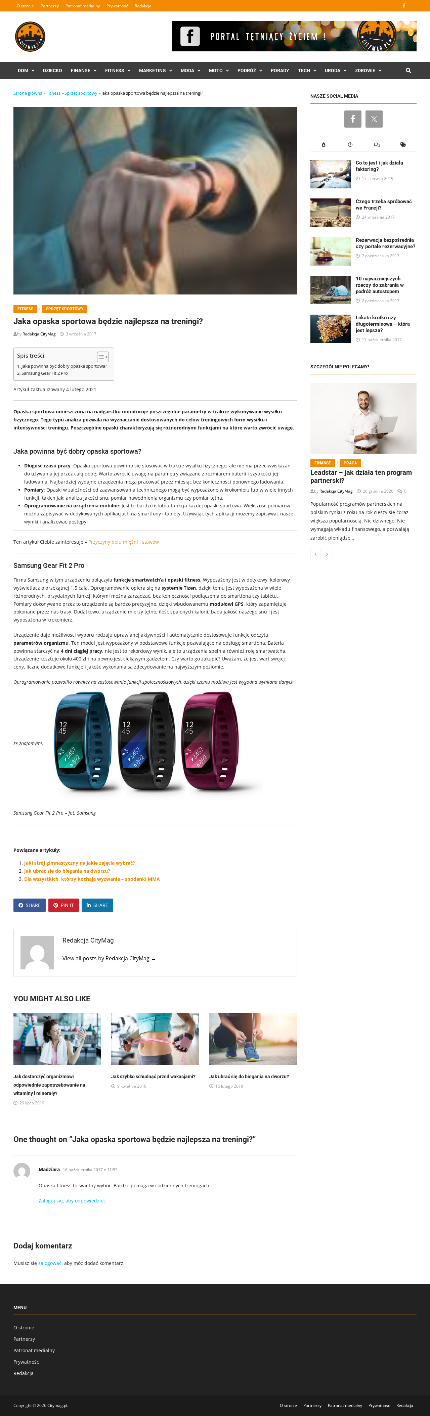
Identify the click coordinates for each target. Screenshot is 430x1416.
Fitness (114, 70)
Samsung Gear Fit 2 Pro (45, 373)
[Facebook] (404, 5)
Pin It (67, 905)
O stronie (25, 6)
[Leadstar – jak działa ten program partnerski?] (363, 418)
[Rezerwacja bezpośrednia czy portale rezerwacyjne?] (330, 241)
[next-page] (327, 554)
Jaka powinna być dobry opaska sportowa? (64, 366)
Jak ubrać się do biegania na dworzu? (67, 871)
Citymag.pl (57, 1405)
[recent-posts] (350, 144)
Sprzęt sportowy (80, 93)
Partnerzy (50, 6)
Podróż (247, 70)
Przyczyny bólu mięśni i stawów (123, 542)
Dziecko (52, 70)
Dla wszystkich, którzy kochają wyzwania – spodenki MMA (92, 879)
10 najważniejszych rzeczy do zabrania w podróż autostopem (380, 285)
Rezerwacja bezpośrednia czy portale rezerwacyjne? (385, 243)
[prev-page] (315, 554)
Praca (350, 463)
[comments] (376, 144)
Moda (187, 70)
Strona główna (27, 93)
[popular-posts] (323, 144)
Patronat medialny (83, 6)
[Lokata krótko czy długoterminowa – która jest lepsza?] (330, 318)
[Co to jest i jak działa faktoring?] (330, 164)
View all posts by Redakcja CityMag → (109, 958)
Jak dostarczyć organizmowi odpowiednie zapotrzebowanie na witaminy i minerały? (49, 1085)
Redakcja (143, 6)
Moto (216, 70)
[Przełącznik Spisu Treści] (99, 357)
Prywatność (117, 6)
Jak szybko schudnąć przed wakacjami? (153, 1076)
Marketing (152, 70)
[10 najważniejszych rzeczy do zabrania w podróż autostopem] (330, 279)
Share (33, 905)
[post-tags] (403, 144)
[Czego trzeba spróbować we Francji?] (330, 202)
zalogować (49, 1263)
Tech (304, 70)
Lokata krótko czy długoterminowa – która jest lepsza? (383, 324)
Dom (23, 70)
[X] (412, 5)
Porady (280, 70)
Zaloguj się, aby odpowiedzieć (72, 1200)
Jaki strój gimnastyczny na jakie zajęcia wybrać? (79, 863)
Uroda (332, 70)
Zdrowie (365, 70)
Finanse (80, 70)
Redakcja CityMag (39, 334)
